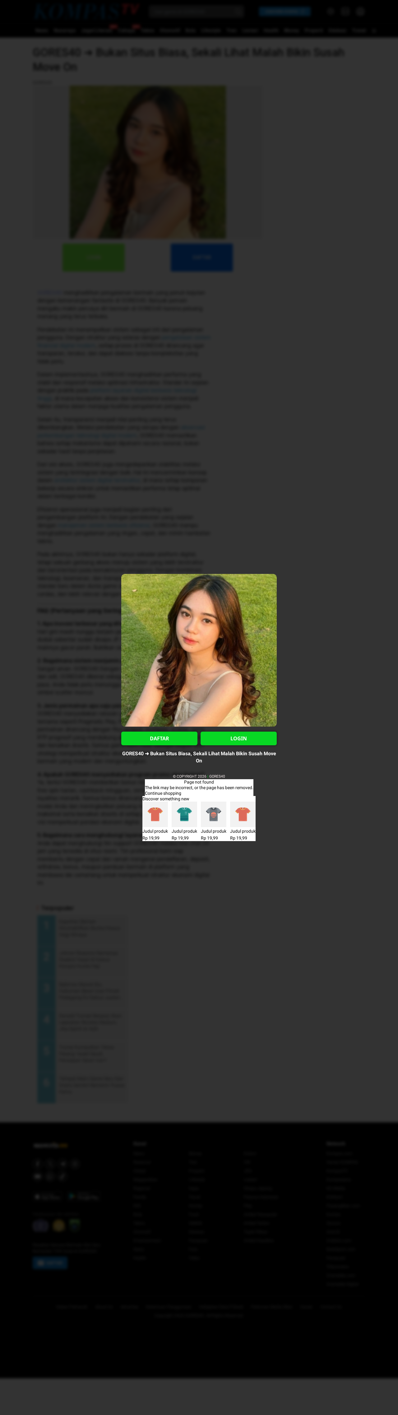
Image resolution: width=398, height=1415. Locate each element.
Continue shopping (163, 793)
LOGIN (238, 738)
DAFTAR (159, 738)
